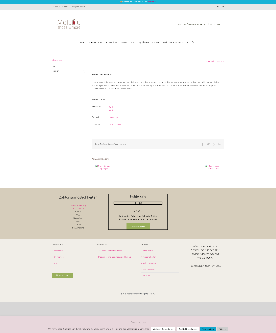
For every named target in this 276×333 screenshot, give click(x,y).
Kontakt (146, 275)
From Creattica (115, 124)
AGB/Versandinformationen (110, 250)
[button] (193, 42)
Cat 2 (111, 110)
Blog (55, 263)
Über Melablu (59, 250)
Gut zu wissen (149, 269)
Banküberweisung (78, 205)
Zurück (211, 61)
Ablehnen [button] (223, 329)
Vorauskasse (78, 208)
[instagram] (140, 203)
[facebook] (135, 203)
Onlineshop (58, 257)
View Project (114, 117)
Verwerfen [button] (152, 1)
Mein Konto (148, 250)
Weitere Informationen (163, 329)
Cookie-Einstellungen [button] (188, 329)
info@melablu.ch (78, 6)
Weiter (219, 61)
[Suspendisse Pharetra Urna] (213, 167)
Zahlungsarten (149, 263)
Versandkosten (149, 257)
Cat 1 (111, 107)
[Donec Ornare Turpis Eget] (103, 167)
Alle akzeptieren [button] (208, 329)
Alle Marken (57, 60)
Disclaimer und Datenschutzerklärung (114, 257)
